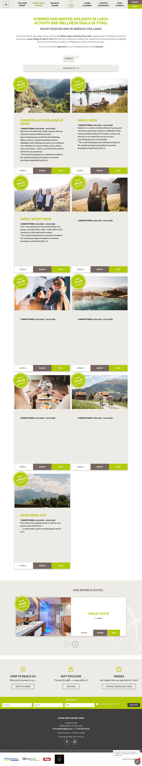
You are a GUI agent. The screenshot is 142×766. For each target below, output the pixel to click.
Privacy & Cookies (78, 733)
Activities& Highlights (103, 4)
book (61, 171)
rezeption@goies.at (64, 728)
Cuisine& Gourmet (87, 4)
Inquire (135, 2)
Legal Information (63, 733)
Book (135, 6)
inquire (42, 171)
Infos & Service (120, 4)
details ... (24, 171)
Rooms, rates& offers (38, 4)
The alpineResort (22, 4)
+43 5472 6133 (83, 728)
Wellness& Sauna (55, 4)
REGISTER (134, 705)
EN (6, 4)
